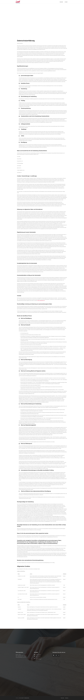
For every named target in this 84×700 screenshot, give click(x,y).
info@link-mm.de (38, 654)
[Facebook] (53, 655)
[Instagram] (56, 655)
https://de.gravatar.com (41, 300)
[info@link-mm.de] (35, 654)
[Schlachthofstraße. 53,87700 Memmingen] (35, 658)
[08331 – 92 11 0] (35, 656)
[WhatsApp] (59, 655)
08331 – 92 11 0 (38, 656)
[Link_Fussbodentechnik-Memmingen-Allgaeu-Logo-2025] (18, 2)
